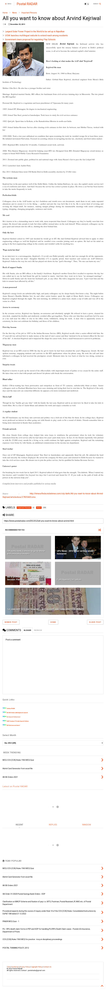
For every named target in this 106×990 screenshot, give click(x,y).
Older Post (95, 622)
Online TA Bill (11, 708)
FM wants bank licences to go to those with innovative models (26, 552)
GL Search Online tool (13, 717)
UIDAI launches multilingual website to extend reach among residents (36, 35)
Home (5, 13)
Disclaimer (15, 967)
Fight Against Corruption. (69, 579)
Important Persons (29, 13)
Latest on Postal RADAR (15, 786)
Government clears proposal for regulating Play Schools (30, 39)
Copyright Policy (36, 967)
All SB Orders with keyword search (17, 712)
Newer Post (11, 622)
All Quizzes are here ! (13, 725)
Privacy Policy (25, 967)
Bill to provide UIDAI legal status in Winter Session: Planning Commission (27, 578)
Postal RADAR (27, 4)
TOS (8, 967)
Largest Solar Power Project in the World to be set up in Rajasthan (35, 31)
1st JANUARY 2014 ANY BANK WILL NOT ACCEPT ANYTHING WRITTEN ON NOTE (46, 609)
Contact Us (47, 967)
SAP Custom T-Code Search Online (18, 721)
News (14, 13)
